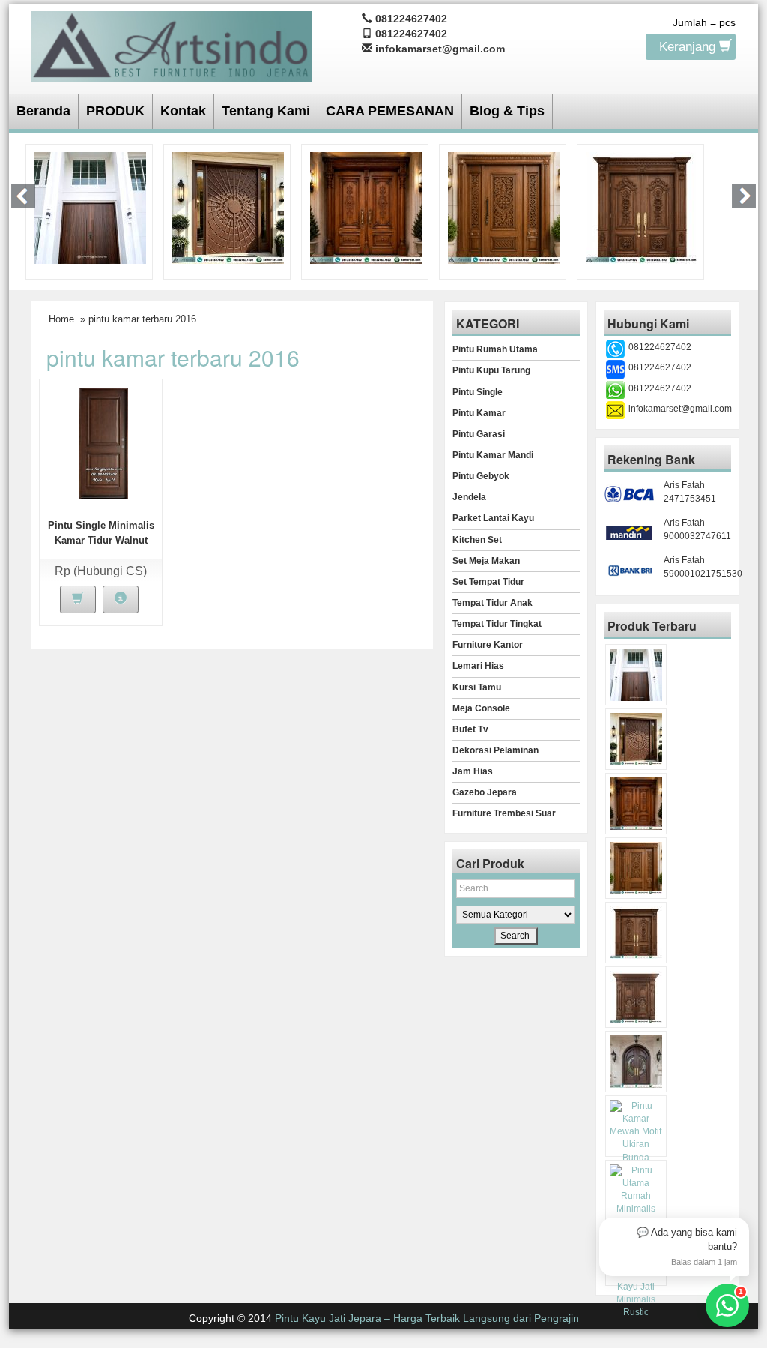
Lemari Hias (478, 666)
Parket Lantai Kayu (493, 518)
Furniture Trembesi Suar (504, 813)
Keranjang (689, 47)
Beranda (43, 110)
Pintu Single (477, 392)
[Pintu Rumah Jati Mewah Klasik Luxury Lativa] (641, 207)
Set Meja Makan (486, 561)
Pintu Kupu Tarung (491, 370)
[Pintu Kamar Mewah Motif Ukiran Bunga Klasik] (636, 1138)
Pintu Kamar (479, 413)
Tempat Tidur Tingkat (497, 624)
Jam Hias (472, 771)
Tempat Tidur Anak (492, 603)
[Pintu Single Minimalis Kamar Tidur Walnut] (103, 442)
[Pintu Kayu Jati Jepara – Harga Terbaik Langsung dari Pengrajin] (171, 43)
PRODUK (115, 110)
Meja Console (481, 708)
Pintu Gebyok (480, 476)
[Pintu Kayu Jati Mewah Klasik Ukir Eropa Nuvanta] (636, 997)
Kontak (183, 110)
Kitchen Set (477, 540)
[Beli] (78, 599)
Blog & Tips (507, 110)
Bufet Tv (470, 729)
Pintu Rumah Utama (495, 349)
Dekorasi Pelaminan (495, 750)
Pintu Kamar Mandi (492, 455)
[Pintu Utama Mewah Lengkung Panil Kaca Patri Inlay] (636, 1061)
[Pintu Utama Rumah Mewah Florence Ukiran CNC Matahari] (228, 207)
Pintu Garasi (478, 434)
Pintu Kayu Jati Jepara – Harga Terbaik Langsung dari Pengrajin (427, 1318)
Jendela (469, 497)
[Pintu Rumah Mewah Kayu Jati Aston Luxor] (366, 207)
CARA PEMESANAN (390, 110)
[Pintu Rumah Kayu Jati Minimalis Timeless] (90, 207)
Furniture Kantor (487, 645)
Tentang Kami (266, 110)
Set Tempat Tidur (488, 582)
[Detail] (121, 599)
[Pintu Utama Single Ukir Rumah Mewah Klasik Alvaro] (504, 207)
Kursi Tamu (476, 687)
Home (61, 319)
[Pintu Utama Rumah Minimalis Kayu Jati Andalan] (636, 1203)
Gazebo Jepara (484, 792)
